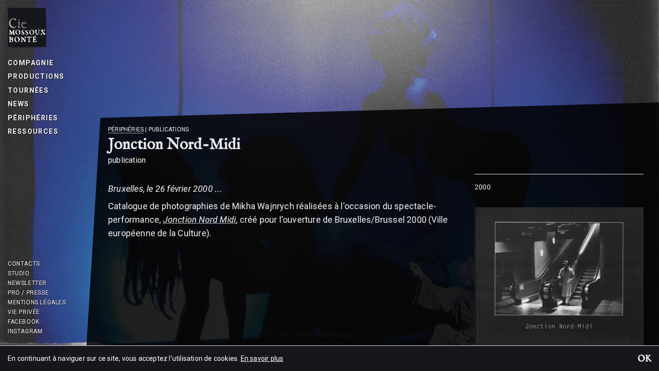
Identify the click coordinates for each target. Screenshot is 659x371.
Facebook (24, 321)
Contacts (24, 263)
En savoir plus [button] (262, 358)
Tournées (28, 90)
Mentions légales (37, 302)
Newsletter (27, 283)
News (18, 104)
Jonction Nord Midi (199, 219)
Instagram (25, 331)
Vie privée (24, 312)
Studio (19, 273)
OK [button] (644, 359)
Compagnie (31, 63)
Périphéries (33, 118)
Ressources (33, 131)
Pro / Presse (28, 292)
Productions (36, 76)
